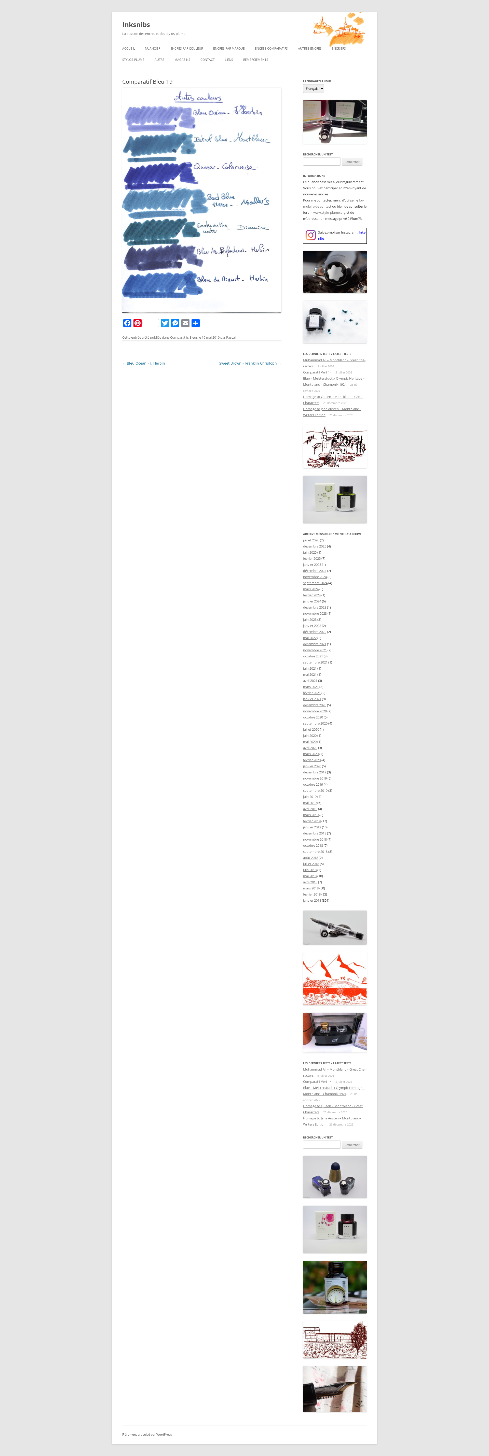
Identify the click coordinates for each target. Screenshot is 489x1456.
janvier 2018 (312, 900)
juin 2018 (310, 870)
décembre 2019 (314, 772)
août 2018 (310, 857)
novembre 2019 (315, 778)
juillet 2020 (311, 729)
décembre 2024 (314, 570)
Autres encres (310, 48)
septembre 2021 (315, 662)
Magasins (182, 59)
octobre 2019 (313, 784)
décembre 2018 (314, 833)
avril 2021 (310, 680)
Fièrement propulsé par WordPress (147, 1434)
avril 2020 (310, 747)
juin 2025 (310, 552)
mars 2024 (311, 589)
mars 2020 (311, 754)
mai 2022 (310, 638)
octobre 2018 (313, 845)
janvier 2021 (312, 699)
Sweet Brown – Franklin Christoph (250, 363)
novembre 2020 (315, 711)
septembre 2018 (315, 851)
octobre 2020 (313, 717)
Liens (229, 59)
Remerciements (255, 59)
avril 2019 (310, 808)
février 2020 (312, 760)
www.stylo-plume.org (329, 212)
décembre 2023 (314, 607)
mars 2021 (311, 686)
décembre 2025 (314, 546)
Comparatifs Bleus (184, 337)
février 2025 (312, 558)
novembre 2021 (315, 650)
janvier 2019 (312, 827)
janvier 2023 (312, 625)
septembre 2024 (315, 583)
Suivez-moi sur (329, 232)
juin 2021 (310, 668)
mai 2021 (310, 674)
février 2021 (312, 692)
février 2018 (312, 894)
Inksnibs (136, 24)
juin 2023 (310, 619)
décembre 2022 (314, 631)
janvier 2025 (312, 564)
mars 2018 (311, 888)
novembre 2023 (315, 613)
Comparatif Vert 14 (317, 372)
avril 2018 (310, 882)
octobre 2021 (313, 656)
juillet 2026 (311, 540)
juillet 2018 (311, 863)
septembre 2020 (315, 723)
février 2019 (312, 821)
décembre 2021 (314, 644)
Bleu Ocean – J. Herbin (143, 363)
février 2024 (312, 595)
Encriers (339, 48)
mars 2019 (311, 815)
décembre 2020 (314, 705)
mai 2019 (310, 802)
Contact (207, 59)
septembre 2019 (315, 790)
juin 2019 (310, 796)
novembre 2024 (315, 576)
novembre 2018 (315, 839)
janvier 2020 (312, 766)
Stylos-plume (133, 59)
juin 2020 (310, 735)
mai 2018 (310, 876)
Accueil (128, 48)
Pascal (231, 337)
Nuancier (152, 48)
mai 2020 (310, 741)
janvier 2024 (312, 601)
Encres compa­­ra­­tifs (271, 48)
